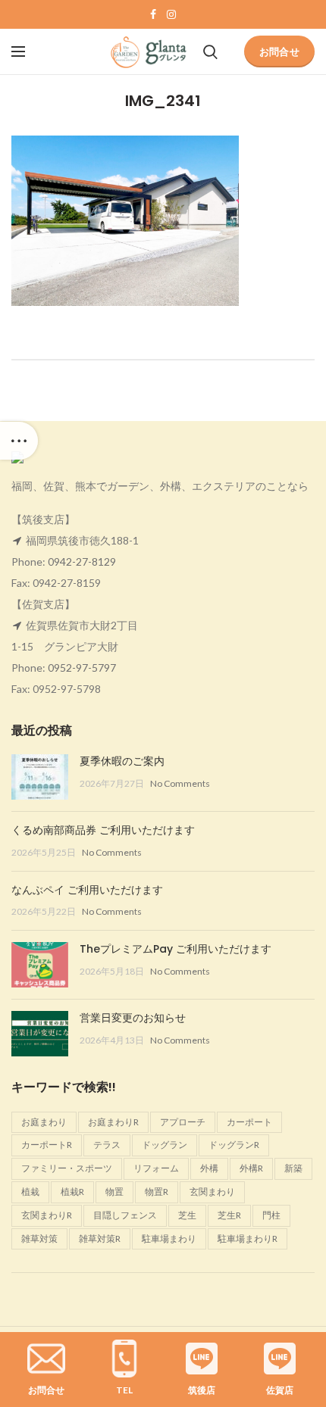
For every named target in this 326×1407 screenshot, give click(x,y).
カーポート (249, 1122)
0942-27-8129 (82, 561)
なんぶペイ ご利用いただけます (87, 889)
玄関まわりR (46, 1215)
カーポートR (46, 1144)
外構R (251, 1168)
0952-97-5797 (82, 667)
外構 (209, 1168)
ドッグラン (164, 1144)
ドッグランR (233, 1144)
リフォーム (156, 1168)
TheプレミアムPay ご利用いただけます (175, 948)
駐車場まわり (169, 1238)
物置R (156, 1191)
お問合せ (279, 51)
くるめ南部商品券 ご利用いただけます (103, 830)
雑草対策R (100, 1238)
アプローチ (182, 1122)
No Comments (180, 783)
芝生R (229, 1215)
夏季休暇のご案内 (122, 761)
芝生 (187, 1215)
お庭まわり (44, 1122)
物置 (114, 1191)
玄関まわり (212, 1191)
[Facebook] (153, 14)
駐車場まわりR (247, 1238)
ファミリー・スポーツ (66, 1168)
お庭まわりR (113, 1122)
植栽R (72, 1191)
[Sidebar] (19, 441)
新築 (293, 1168)
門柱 (271, 1215)
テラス (107, 1144)
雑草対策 (39, 1238)
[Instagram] (171, 14)
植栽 (30, 1191)
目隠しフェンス (125, 1215)
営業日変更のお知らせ (133, 1017)
